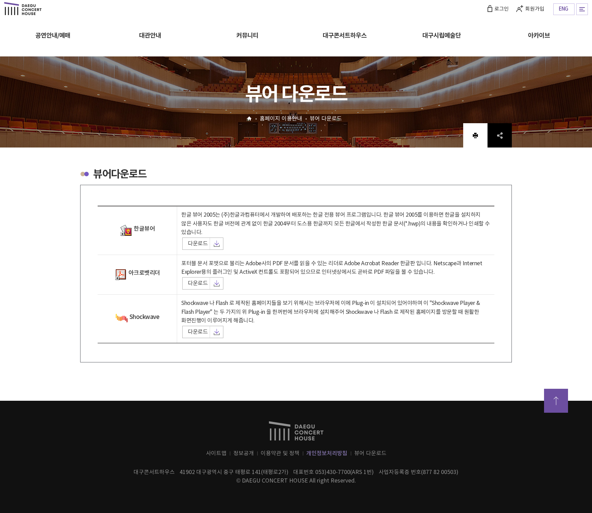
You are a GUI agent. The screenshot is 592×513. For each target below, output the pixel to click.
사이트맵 (216, 453)
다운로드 (198, 244)
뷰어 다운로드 (370, 453)
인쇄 (475, 135)
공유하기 (500, 135)
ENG (563, 9)
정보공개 (243, 453)
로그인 (501, 9)
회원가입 (534, 9)
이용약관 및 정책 (280, 453)
